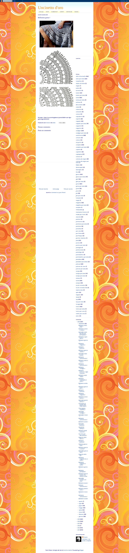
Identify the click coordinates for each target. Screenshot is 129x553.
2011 (79, 530)
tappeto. (78, 295)
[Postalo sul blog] (60, 122)
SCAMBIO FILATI (54, 11)
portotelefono (79, 254)
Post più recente (43, 189)
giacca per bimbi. (80, 177)
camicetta (78, 112)
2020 (79, 322)
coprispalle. (79, 154)
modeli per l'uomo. (80, 214)
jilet (77, 193)
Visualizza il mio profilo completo (86, 539)
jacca (77, 191)
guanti (77, 188)
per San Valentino (81, 238)
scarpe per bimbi (80, 273)
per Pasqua (79, 236)
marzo (81, 512)
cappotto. (78, 128)
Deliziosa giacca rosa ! (83, 444)
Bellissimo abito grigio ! (83, 326)
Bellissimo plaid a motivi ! (83, 489)
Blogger (81, 550)
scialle (77, 280)
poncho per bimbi (80, 245)
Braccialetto (79, 105)
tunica (77, 306)
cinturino (78, 138)
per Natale (79, 233)
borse (77, 97)
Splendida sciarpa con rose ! (82, 480)
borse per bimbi (80, 100)
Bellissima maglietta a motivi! (82, 464)
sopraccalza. (79, 290)
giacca (78, 174)
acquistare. (79, 81)
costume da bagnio (81, 159)
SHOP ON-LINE (69, 11)
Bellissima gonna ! (83, 467)
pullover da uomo (80, 266)
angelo (77, 86)
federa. (78, 165)
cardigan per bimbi (81, 133)
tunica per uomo (80, 311)
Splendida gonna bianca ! (83, 401)
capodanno (79, 116)
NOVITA (47, 11)
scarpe (78, 271)
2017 (79, 523)
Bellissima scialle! (83, 498)
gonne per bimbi (80, 186)
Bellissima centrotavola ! (83, 357)
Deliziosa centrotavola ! (83, 485)
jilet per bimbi (79, 195)
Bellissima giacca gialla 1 (83, 387)
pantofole (78, 229)
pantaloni (78, 226)
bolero (77, 93)
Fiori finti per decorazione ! (83, 434)
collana (78, 140)
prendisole (78, 259)
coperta (78, 149)
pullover (78, 264)
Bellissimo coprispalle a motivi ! (83, 380)
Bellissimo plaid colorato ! (83, 431)
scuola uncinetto (80, 285)
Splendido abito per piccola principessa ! (83, 333)
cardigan (78, 130)
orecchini (78, 217)
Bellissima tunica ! (83, 492)
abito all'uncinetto (81, 76)
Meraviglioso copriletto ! (82, 409)
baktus (77, 88)
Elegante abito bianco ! (82, 438)
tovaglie (78, 304)
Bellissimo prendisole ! (82, 471)
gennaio (81, 516)
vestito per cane (80, 313)
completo (78, 145)
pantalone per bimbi (81, 224)
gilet (77, 179)
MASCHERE (79, 210)
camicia (78, 114)
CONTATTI (62, 11)
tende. (77, 297)
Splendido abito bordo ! (83, 354)
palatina (78, 219)
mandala (78, 207)
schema (78, 278)
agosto (81, 501)
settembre (82, 323)
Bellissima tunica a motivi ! (83, 329)
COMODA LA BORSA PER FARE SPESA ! (83, 405)
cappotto (78, 126)
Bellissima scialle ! (83, 384)
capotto (78, 119)
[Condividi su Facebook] (63, 122)
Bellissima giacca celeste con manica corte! (83, 475)
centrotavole (79, 135)
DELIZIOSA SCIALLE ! (81, 428)
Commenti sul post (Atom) (58, 192)
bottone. (78, 102)
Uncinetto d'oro (50, 7)
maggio (81, 508)
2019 (79, 519)
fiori (77, 172)
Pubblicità (76, 11)
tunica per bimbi (80, 309)
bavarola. (78, 90)
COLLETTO (78, 142)
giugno (81, 505)
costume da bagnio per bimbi (82, 162)
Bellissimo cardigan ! (82, 368)
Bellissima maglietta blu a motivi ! (83, 459)
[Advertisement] (56, 174)
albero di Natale (80, 83)
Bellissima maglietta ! (82, 344)
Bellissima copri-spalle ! (83, 337)
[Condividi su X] (62, 122)
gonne (77, 184)
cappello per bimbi (81, 123)
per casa (78, 231)
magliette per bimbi (81, 205)
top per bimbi (79, 302)
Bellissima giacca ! (83, 340)
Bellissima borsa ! (83, 422)
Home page (41, 11)
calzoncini (78, 109)
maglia (77, 200)
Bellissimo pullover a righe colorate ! (83, 372)
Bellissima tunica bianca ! (83, 397)
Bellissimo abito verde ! (83, 376)
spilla (77, 292)
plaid (77, 240)
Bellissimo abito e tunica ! (83, 361)
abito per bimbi (80, 79)
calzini (77, 107)
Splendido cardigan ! (82, 412)
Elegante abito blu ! (82, 455)
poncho (78, 243)
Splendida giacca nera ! (83, 451)
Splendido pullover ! (82, 424)
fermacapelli (79, 167)
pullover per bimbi (81, 269)
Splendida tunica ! (83, 415)
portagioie (78, 247)
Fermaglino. (79, 170)
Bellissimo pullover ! (82, 347)
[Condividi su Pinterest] (64, 122)
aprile (80, 510)
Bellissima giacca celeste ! (83, 351)
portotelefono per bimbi (82, 257)
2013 (79, 525)
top (77, 299)
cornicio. (78, 156)
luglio (80, 503)
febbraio (81, 514)
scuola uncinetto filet (81, 287)
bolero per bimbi (80, 95)
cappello (78, 121)
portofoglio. (79, 252)
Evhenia (85, 537)
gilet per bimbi (80, 181)
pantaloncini (79, 221)
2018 (79, 521)
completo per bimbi (81, 147)
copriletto (78, 152)
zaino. (77, 316)
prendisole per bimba (82, 262)
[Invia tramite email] (59, 122)
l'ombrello (78, 198)
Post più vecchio (68, 189)
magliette (78, 203)
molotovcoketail (68, 550)
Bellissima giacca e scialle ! (83, 448)
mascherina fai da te (81, 212)
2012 (79, 528)
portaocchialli (79, 250)
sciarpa (78, 283)
